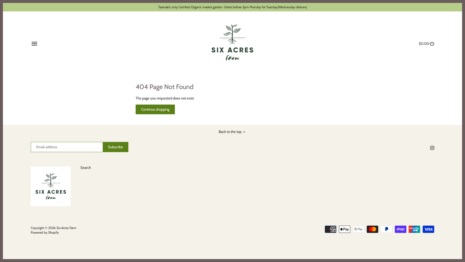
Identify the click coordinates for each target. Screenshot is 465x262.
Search (85, 167)
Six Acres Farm (66, 228)
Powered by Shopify (45, 232)
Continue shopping (155, 109)
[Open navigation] (34, 43)
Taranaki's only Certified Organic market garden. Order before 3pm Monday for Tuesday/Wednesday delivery (232, 7)
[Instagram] (432, 147)
